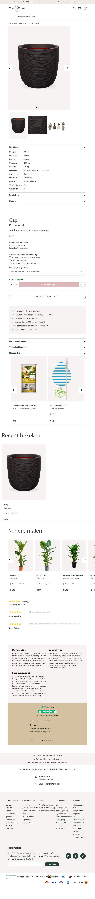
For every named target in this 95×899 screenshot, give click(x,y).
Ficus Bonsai (78, 837)
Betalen (9, 807)
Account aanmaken (30, 807)
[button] (36, 107)
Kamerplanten (61, 825)
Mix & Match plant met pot (47, 296)
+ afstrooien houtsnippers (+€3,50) (23, 263)
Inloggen (26, 805)
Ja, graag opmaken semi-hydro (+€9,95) (25, 257)
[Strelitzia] (20, 555)
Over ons (9, 828)
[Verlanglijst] (79, 8)
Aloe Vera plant (79, 825)
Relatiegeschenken (47, 810)
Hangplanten (78, 810)
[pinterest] (83, 856)
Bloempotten (61, 822)
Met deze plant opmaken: (18, 268)
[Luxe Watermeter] (66, 378)
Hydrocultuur (61, 813)
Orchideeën (77, 828)
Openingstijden (28, 810)
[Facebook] (75, 856)
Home (11, 23)
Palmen (76, 807)
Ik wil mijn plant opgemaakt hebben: (22, 254)
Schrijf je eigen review (40, 230)
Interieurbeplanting (47, 807)
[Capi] (24, 472)
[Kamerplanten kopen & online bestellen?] (17, 8)
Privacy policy (28, 816)
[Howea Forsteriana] (74, 555)
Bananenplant (78, 822)
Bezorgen (10, 810)
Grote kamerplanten (64, 816)
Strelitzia (76, 834)
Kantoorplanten (62, 810)
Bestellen (9, 825)
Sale (57, 805)
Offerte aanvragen (46, 805)
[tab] (14, 819)
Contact (9, 805)
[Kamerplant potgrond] (29, 378)
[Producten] (74, 8)
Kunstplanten (61, 828)
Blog (24, 813)
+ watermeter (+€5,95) (19, 260)
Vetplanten (77, 813)
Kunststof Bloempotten (22, 23)
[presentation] (10, 68)
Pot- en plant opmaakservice (68, 2)
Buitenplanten (61, 807)
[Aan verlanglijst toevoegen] (83, 284)
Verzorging (60, 819)
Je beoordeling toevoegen (18, 604)
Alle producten (79, 805)
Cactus (75, 831)
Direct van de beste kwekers (28, 2)
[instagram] (68, 856)
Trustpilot (20, 876)
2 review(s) (25, 230)
